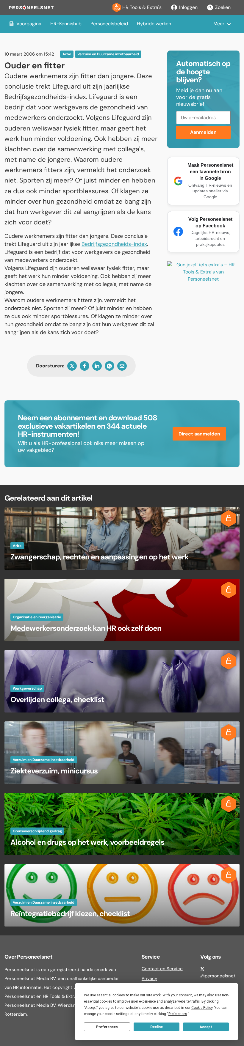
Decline (156, 1027)
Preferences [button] (177, 1014)
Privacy (149, 978)
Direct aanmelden (199, 434)
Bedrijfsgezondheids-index (114, 244)
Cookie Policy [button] (201, 1008)
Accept (206, 1027)
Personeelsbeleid (109, 24)
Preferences (107, 1027)
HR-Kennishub (66, 24)
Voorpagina (28, 24)
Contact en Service (162, 969)
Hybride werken (154, 24)
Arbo (66, 54)
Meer (218, 24)
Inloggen (188, 7)
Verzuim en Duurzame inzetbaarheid (108, 54)
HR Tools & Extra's (142, 7)
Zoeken (223, 7)
